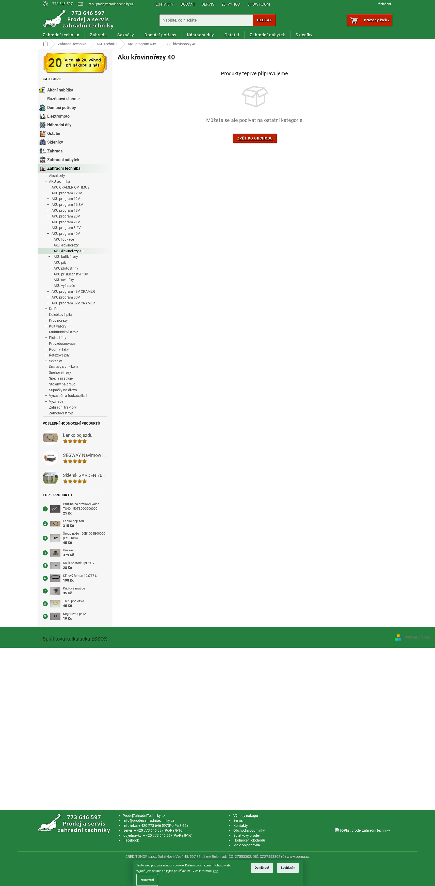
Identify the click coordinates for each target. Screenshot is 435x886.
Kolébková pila (60, 315)
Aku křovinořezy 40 (69, 251)
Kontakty (163, 4)
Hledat (264, 20)
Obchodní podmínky (249, 830)
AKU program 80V (66, 297)
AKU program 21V (66, 222)
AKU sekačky (64, 280)
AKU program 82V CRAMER (73, 303)
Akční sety (57, 176)
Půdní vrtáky (59, 349)
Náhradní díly (59, 124)
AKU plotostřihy (66, 268)
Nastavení (147, 880)
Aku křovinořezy (66, 245)
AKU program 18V (66, 210)
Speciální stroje (61, 378)
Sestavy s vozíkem (63, 367)
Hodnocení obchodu (249, 840)
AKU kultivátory (66, 257)
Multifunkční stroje (63, 332)
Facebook (131, 840)
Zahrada (55, 151)
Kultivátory (57, 326)
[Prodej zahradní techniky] (75, 823)
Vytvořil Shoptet (417, 637)
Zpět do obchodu (255, 138)
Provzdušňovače (62, 343)
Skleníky (55, 142)
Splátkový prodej (246, 835)
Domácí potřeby (61, 107)
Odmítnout (262, 867)
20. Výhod (230, 4)
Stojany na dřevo (62, 384)
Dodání (188, 4)
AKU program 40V (66, 233)
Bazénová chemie (63, 98)
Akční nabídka (60, 90)
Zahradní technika (63, 168)
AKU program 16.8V (67, 205)
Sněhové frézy (60, 372)
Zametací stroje (61, 413)
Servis (208, 4)
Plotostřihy (57, 338)
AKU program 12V (66, 199)
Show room (258, 4)
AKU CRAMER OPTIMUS (70, 187)
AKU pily (60, 262)
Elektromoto (58, 116)
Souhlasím (288, 867)
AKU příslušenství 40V (71, 274)
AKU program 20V (66, 216)
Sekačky (55, 361)
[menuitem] (61, 35)
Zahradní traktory (63, 407)
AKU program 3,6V (66, 228)
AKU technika (59, 181)
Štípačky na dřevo (63, 390)
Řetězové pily (59, 355)
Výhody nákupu (245, 816)
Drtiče (53, 309)
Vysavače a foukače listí (68, 396)
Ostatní (53, 133)
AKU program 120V (67, 193)
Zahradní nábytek (63, 159)
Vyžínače (56, 401)
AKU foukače (64, 239)
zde (215, 871)
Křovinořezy (58, 320)
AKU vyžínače (64, 286)
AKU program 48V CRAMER (73, 291)
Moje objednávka (246, 845)
